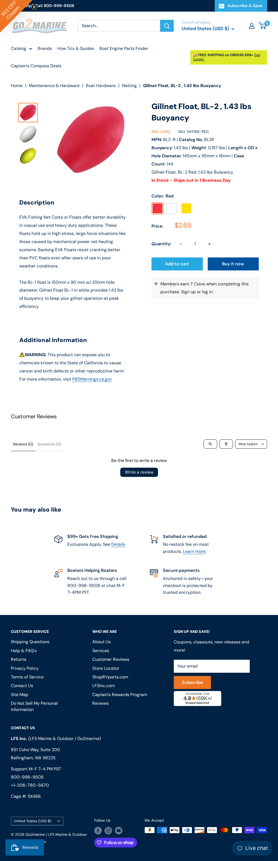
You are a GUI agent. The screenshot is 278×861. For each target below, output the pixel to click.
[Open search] (210, 444)
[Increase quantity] (209, 244)
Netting (129, 85)
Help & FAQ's (24, 650)
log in (207, 292)
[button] (16, 16)
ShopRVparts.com (110, 677)
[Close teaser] (34, 7)
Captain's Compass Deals (36, 66)
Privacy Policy (25, 668)
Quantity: (161, 244)
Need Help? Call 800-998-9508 (42, 5)
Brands (45, 48)
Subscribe (192, 682)
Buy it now (233, 264)
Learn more (194, 551)
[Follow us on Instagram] (108, 830)
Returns (18, 659)
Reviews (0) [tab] (23, 444)
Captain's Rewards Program (119, 694)
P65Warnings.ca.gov (92, 379)
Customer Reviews (110, 659)
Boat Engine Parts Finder (123, 48)
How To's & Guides (75, 48)
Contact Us (22, 685)
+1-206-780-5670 (30, 785)
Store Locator (105, 668)
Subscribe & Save (245, 5)
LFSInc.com (103, 685)
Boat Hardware (101, 85)
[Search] (167, 26)
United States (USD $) (32, 821)
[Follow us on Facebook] (98, 830)
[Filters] (226, 444)
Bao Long (160, 131)
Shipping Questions (30, 642)
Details (118, 544)
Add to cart (177, 264)
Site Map (19, 694)
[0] (262, 26)
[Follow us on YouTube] (118, 830)
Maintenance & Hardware (54, 85)
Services (100, 650)
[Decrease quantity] (180, 244)
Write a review (139, 472)
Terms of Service (27, 677)
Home (17, 85)
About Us (101, 642)
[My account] (251, 26)
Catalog (18, 48)
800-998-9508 (27, 777)
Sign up (188, 292)
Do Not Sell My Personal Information (34, 706)
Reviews (100, 703)
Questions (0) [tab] (49, 444)
